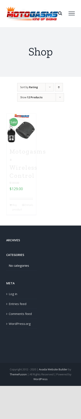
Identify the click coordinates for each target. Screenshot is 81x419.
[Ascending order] (59, 87)
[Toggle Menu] (71, 13)
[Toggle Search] (60, 13)
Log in (13, 294)
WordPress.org (20, 324)
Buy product (16, 207)
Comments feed (20, 314)
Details (29, 205)
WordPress (40, 379)
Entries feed (17, 304)
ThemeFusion (18, 374)
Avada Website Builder (53, 369)
